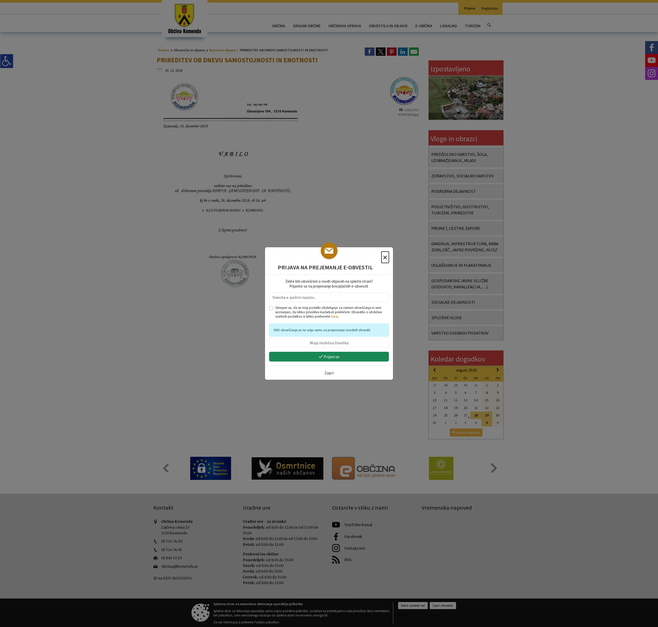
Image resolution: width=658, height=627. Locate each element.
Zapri (329, 372)
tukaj (334, 316)
